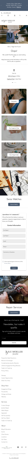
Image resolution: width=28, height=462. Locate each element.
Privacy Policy (7, 263)
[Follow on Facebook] (18, 447)
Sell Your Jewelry (5, 415)
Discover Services (14, 312)
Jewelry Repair (5, 408)
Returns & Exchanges (7, 360)
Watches (3, 397)
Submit (14, 268)
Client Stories (5, 434)
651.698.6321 (7, 13)
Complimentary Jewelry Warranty (10, 363)
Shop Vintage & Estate (14, 155)
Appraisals (4, 413)
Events (3, 432)
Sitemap (3, 375)
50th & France (12, 76)
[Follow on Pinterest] (26, 447)
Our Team (4, 439)
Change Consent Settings (14, 454)
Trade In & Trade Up (6, 368)
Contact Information (14, 225)
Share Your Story (5, 380)
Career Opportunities (7, 378)
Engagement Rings (6, 389)
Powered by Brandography (20, 453)
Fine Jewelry (4, 391)
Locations (4, 437)
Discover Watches (14, 204)
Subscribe (14, 342)
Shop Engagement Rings (14, 128)
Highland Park (10, 79)
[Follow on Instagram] (22, 447)
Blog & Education (6, 429)
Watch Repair (4, 410)
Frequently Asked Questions (8, 358)
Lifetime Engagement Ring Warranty (10, 365)
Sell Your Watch (5, 418)
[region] (14, 74)
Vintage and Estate (6, 394)
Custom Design (5, 405)
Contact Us (4, 442)
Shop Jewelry (14, 101)
